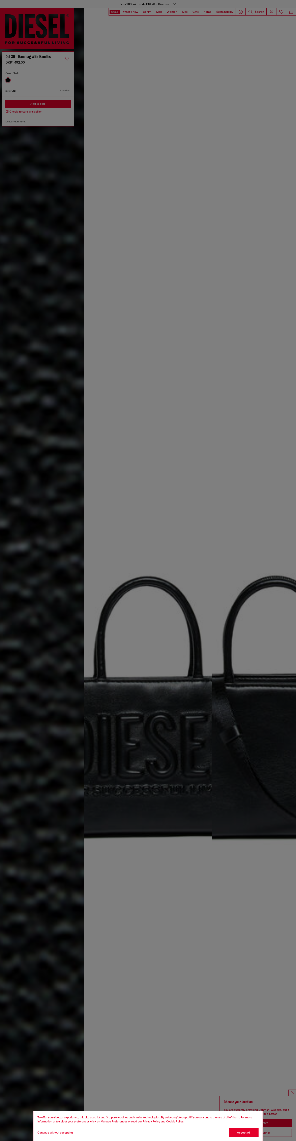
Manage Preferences (114, 1121)
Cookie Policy (174, 1121)
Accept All (243, 1132)
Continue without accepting (55, 1132)
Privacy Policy (151, 1121)
